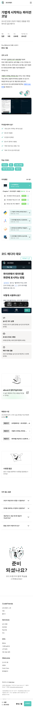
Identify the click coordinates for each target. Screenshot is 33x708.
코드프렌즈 (9, 3)
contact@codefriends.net (16, 687)
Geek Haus (11, 682)
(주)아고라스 (8, 685)
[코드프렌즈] (2, 3)
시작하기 (27, 703)
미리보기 (24, 258)
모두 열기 (28, 179)
